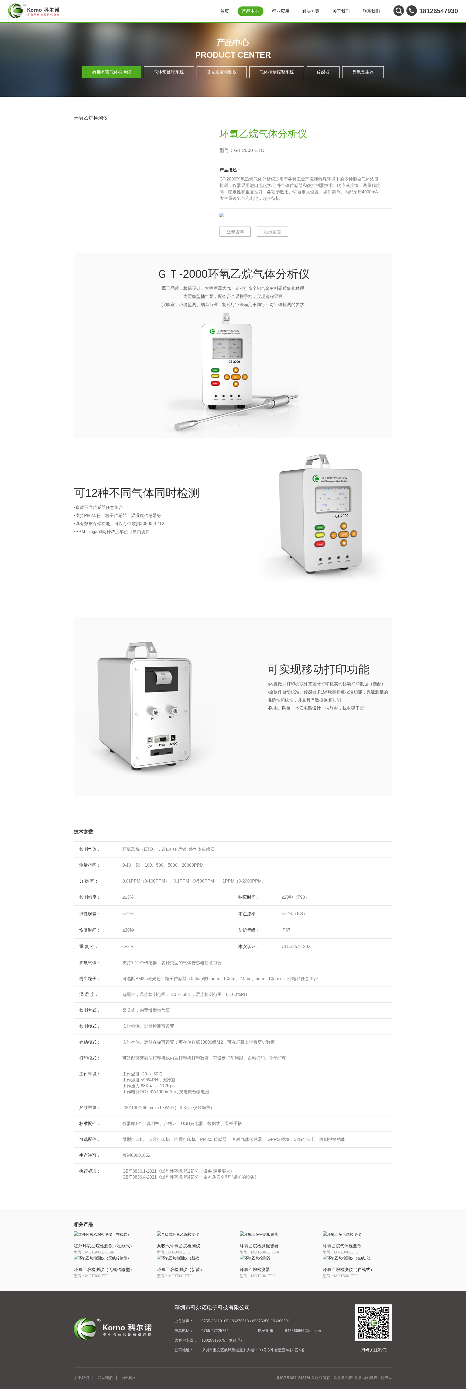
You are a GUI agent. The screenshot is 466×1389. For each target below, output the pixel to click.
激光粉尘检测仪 (222, 72)
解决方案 (311, 11)
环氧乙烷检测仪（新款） (180, 1269)
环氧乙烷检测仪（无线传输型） (104, 1269)
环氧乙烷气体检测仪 (342, 1246)
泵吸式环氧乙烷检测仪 (178, 1246)
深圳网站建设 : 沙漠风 (373, 1378)
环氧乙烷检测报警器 (259, 1246)
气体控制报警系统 (276, 72)
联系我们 (371, 11)
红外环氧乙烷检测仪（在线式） (104, 1246)
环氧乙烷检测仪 (91, 118)
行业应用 (280, 11)
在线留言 (272, 232)
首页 (224, 11)
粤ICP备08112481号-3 (295, 1378)
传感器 (323, 72)
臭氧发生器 (363, 72)
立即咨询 (235, 232)
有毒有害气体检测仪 (111, 72)
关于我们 (341, 11)
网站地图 (128, 1378)
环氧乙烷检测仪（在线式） (349, 1269)
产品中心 (250, 11)
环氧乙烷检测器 (255, 1269)
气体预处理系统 (169, 72)
